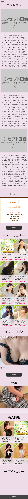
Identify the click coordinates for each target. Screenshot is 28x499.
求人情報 (14, 496)
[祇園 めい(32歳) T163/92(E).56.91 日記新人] (8, 464)
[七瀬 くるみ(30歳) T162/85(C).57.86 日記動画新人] (8, 442)
